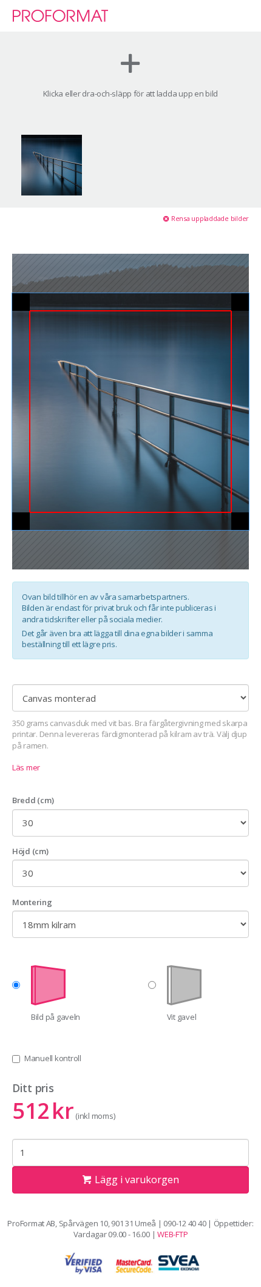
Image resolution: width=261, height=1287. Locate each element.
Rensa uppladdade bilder (209, 218)
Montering (32, 902)
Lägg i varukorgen (135, 1179)
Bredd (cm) (32, 800)
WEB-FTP (172, 1234)
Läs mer (26, 767)
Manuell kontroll (52, 1058)
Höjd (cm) (30, 851)
